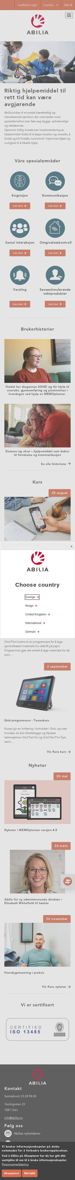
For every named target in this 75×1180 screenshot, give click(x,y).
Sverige (30, 597)
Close (71, 546)
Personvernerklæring (15, 1164)
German (30, 631)
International (33, 623)
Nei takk (29, 1173)
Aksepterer (11, 1173)
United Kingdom (35, 614)
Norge (29, 605)
